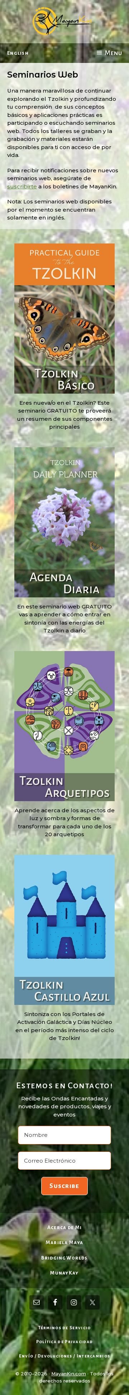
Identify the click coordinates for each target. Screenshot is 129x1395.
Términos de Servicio (64, 1328)
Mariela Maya (64, 1242)
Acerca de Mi (64, 1227)
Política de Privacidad (64, 1342)
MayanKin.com (68, 1373)
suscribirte (22, 186)
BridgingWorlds (64, 1258)
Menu (113, 52)
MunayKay (64, 1273)
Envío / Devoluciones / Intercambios (64, 1356)
